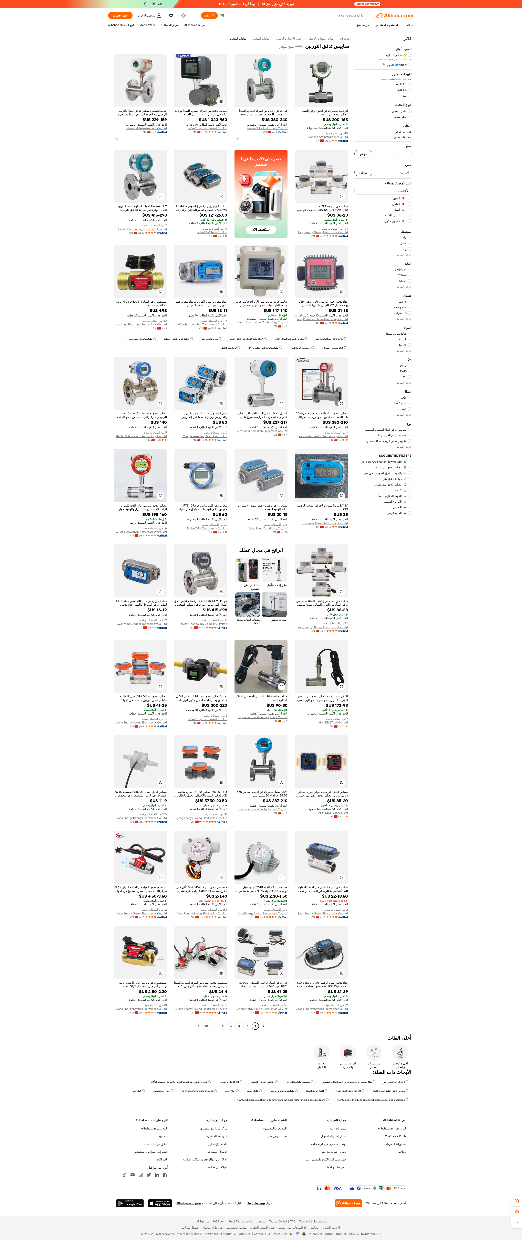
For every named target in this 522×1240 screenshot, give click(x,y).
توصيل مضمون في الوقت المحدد (327, 1144)
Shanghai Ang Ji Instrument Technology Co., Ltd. (261, 322)
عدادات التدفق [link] (238, 38)
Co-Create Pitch (395, 1136)
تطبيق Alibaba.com (188, 1203)
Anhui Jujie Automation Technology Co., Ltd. (140, 531)
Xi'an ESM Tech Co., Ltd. (212, 232)
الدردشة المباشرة (216, 1136)
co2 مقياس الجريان (332, 347)
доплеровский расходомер (197, 1091)
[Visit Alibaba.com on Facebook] (165, 1174)
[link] (516, 1201)
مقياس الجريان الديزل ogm (289, 338)
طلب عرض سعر (277, 1136)
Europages (320, 1221)
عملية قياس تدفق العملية (177, 338)
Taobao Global (278, 1221)
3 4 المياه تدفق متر (229, 1082)
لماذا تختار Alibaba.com (392, 1128)
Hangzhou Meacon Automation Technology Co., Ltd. (321, 436)
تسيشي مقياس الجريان (298, 1082)
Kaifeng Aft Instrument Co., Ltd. (328, 136)
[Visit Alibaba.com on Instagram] (140, 1174)
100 (206, 1026)
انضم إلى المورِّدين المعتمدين (151, 1151)
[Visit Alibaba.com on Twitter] (148, 1174)
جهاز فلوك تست (161, 1091)
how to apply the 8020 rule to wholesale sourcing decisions (371, 1099)
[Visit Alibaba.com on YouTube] (132, 1174)
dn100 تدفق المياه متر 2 (348, 1091)
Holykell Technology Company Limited (142, 229)
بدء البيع (163, 1136)
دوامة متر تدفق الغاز (300, 347)
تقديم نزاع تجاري (217, 1144)
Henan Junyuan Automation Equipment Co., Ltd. (261, 431)
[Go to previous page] (263, 1026)
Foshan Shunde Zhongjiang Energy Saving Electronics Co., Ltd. (321, 232)
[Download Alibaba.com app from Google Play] (130, 1203)
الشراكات (162, 1159)
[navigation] (382, 532)
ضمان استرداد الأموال (333, 1136)
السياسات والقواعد (335, 1167)
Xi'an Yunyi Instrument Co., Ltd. (207, 128)
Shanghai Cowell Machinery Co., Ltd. (325, 523)
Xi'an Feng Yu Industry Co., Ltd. (268, 528)
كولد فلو (137, 1091)
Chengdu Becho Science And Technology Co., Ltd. (140, 436)
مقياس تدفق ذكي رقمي (282, 1091)
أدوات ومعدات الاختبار (321, 38)
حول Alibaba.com (394, 1120)
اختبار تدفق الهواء (315, 1091)
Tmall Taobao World (241, 1221)
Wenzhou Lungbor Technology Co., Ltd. (202, 324)
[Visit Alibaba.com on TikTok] (124, 1174)
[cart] (170, 16)
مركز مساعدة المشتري (213, 1128)
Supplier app (256, 1203)
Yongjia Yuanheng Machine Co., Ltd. (204, 436)
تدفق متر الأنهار (229, 347)
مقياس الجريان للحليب (262, 1082)
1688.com (219, 1221)
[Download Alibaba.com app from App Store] (160, 1203)
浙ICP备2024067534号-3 (365, 1234)
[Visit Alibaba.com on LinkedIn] (157, 1174)
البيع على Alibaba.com (154, 1128)
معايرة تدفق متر (209, 338)
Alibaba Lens (390, 1203)
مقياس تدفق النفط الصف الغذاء (389, 1091)
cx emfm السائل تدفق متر (329, 338)
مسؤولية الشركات (395, 1144)
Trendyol (304, 1221)
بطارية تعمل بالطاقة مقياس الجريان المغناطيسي (347, 1082)
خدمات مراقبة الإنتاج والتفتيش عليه (325, 1159)
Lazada (261, 1221)
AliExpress (202, 1221)
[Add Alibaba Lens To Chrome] (348, 1203)
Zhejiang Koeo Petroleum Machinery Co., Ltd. (321, 319)
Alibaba (344, 38)
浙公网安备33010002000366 (328, 1234)
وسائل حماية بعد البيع (334, 1151)
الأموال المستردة (217, 1151)
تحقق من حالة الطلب (155, 1144)
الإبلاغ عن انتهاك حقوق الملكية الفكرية (205, 1159)
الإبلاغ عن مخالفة (217, 1167)
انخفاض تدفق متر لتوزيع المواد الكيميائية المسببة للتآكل (179, 1082)
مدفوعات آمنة (338, 1128)
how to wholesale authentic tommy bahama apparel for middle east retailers (281, 1099)
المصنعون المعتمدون (275, 1128)
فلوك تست (252, 1091)
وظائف (401, 1151)
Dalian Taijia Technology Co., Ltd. (206, 528)
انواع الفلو (230, 1091)
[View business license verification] (298, 1234)
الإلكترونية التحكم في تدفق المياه (246, 338)
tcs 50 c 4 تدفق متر (394, 1082)
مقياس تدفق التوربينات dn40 (263, 347)
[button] (221, 15)
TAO (292, 1221)
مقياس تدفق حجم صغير (140, 338)
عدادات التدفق (261, 38)
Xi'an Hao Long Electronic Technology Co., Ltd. (140, 324)
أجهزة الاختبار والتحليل (289, 38)
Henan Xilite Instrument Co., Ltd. (267, 128)
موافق (363, 154)
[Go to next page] (198, 1026)
